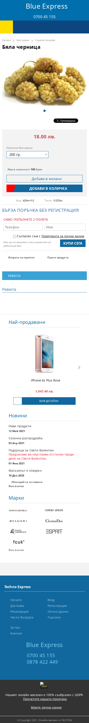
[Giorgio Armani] (62, 510)
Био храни (23, 40)
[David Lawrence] (26, 532)
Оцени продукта (57, 257)
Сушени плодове (45, 40)
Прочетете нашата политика (45, 699)
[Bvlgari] (26, 521)
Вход (51, 600)
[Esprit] (62, 532)
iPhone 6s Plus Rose (45, 380)
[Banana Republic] (26, 510)
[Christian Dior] (62, 521)
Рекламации (19, 611)
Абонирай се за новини (27, 482)
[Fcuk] (26, 542)
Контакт (16, 633)
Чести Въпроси (22, 617)
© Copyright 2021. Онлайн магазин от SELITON (44, 720)
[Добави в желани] (17, 401)
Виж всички (16, 486)
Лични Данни (58, 611)
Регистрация (57, 606)
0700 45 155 (44, 16)
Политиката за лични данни (62, 236)
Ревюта (14, 276)
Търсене (54, 617)
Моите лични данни (46, 707)
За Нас (15, 627)
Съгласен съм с (50, 236)
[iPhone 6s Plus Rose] (44, 354)
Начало (6, 40)
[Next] (79, 367)
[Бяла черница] (44, 80)
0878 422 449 (42, 661)
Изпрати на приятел (21, 257)
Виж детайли (48, 401)
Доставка (17, 606)
